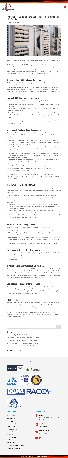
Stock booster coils (12, 429)
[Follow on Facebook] (36, 438)
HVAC (21, 22)
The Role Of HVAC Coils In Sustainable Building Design (22, 346)
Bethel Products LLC (40, 65)
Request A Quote (44, 431)
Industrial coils (10, 434)
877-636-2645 (43, 426)
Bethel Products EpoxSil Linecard (15, 445)
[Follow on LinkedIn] (40, 438)
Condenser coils (11, 442)
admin (10, 22)
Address (41, 415)
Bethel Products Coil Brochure (14, 448)
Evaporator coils (11, 426)
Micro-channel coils (12, 437)
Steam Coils (10, 421)
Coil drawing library (12, 440)
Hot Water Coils (11, 418)
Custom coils (10, 432)
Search (58, 327)
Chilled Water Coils (11, 415)
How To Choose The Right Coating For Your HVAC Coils (22, 343)
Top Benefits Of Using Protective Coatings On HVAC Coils (23, 337)
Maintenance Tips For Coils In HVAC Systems (19, 335)
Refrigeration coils (11, 423)
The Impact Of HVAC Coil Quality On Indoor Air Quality (22, 340)
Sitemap (9, 450)
